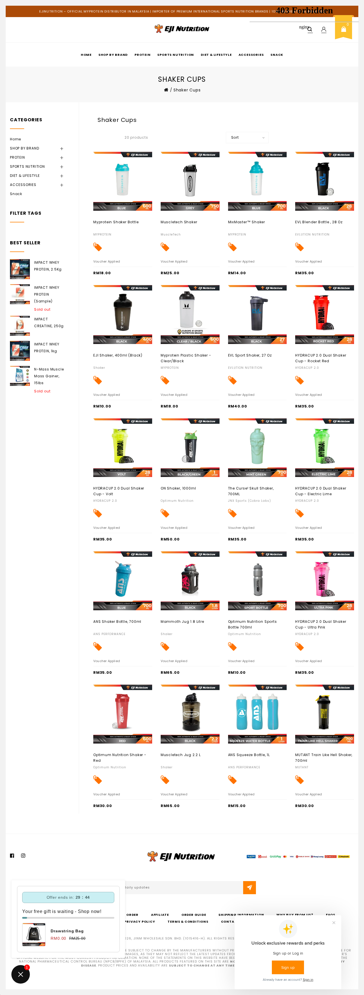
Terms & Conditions (187, 921)
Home (86, 54)
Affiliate (160, 914)
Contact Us (233, 921)
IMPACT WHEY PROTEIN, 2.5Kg (48, 266)
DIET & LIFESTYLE (216, 54)
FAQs (330, 914)
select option (105, 355)
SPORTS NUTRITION (175, 54)
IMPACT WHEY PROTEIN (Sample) (46, 294)
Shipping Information (241, 914)
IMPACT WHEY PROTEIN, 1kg (46, 347)
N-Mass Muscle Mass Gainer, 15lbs (49, 376)
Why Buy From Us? (294, 914)
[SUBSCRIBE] (249, 887)
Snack (16, 193)
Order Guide (193, 914)
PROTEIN (143, 54)
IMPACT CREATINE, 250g (49, 322)
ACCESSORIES (30, 184)
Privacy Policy (139, 921)
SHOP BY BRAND (113, 54)
